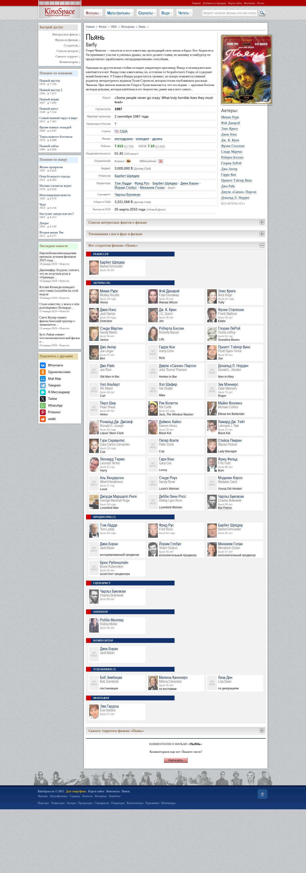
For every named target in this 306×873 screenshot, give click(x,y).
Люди (165, 13)
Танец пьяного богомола (55, 138)
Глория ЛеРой (231, 163)
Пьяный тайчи (49, 147)
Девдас (47, 224)
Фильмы (92, 13)
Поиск (260, 3)
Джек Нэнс (229, 134)
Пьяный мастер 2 (50, 91)
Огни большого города (54, 178)
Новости (87, 796)
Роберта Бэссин (232, 157)
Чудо (47, 206)
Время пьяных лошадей (55, 128)
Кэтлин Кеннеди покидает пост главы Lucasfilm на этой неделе (58, 292)
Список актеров (67, 51)
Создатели (71, 45)
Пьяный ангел (48, 110)
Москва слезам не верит (55, 187)
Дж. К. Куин (230, 140)
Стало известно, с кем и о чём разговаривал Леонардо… (59, 307)
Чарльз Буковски (127, 194)
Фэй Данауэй (230, 123)
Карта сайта (235, 3)
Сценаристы (102, 803)
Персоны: (43, 803)
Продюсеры (85, 803)
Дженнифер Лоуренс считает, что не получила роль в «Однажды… (59, 275)
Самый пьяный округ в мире (58, 119)
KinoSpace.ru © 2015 (51, 791)
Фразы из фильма (66, 40)
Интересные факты (65, 34)
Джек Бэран (189, 183)
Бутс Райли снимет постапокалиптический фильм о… (59, 340)
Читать (183, 13)
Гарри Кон (228, 174)
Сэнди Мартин (231, 151)
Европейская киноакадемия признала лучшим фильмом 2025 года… (57, 258)
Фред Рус (142, 183)
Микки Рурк (230, 117)
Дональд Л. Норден (235, 197)
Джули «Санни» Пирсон (239, 192)
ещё (172, 187)
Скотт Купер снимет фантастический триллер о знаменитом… (57, 323)
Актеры (71, 803)
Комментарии (69, 62)
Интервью (101, 796)
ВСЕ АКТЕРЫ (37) (233, 203)
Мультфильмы (118, 13)
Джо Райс (228, 186)
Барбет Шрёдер (127, 176)
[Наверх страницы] (262, 794)
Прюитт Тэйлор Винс (236, 180)
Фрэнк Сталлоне (233, 146)
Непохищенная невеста (55, 196)
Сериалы (145, 13)
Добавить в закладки (214, 3)
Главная (196, 3)
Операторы (118, 803)
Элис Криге (229, 128)
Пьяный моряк (49, 100)
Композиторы (135, 803)
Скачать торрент (66, 56)
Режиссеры (58, 803)
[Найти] (262, 13)
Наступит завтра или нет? (56, 215)
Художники (152, 803)
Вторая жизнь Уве (51, 234)
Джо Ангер (229, 169)
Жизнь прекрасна (51, 168)
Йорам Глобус (126, 187)
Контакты (249, 3)
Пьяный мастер (49, 82)
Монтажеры (168, 803)
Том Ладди (123, 183)
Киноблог (115, 796)
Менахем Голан (152, 187)
